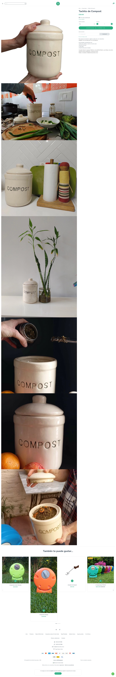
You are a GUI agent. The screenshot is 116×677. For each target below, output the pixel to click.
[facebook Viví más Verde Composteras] (59, 630)
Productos (32, 634)
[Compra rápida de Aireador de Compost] (72, 581)
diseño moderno (82, 21)
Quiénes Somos (72, 634)
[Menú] (3, 3)
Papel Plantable (64, 634)
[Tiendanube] (58, 660)
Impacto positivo (80, 634)
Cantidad (97, 21)
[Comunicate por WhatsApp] (112, 673)
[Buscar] (25, 4)
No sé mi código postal (83, 36)
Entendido (58, 673)
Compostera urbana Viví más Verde (52, 634)
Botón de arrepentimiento (69, 665)
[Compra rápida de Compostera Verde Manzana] (15, 581)
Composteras (84, 8)
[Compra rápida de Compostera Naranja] (44, 610)
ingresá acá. (62, 665)
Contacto (63, 638)
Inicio (80, 8)
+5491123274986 (59, 644)
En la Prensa (88, 634)
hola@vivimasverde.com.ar (59, 646)
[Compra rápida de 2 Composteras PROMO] (100, 581)
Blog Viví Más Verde (39, 634)
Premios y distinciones (55, 638)
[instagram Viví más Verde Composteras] (56, 630)
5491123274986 (59, 642)
